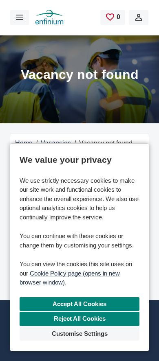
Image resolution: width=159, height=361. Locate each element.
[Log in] (138, 17)
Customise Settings (80, 333)
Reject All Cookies (80, 318)
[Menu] (19, 17)
